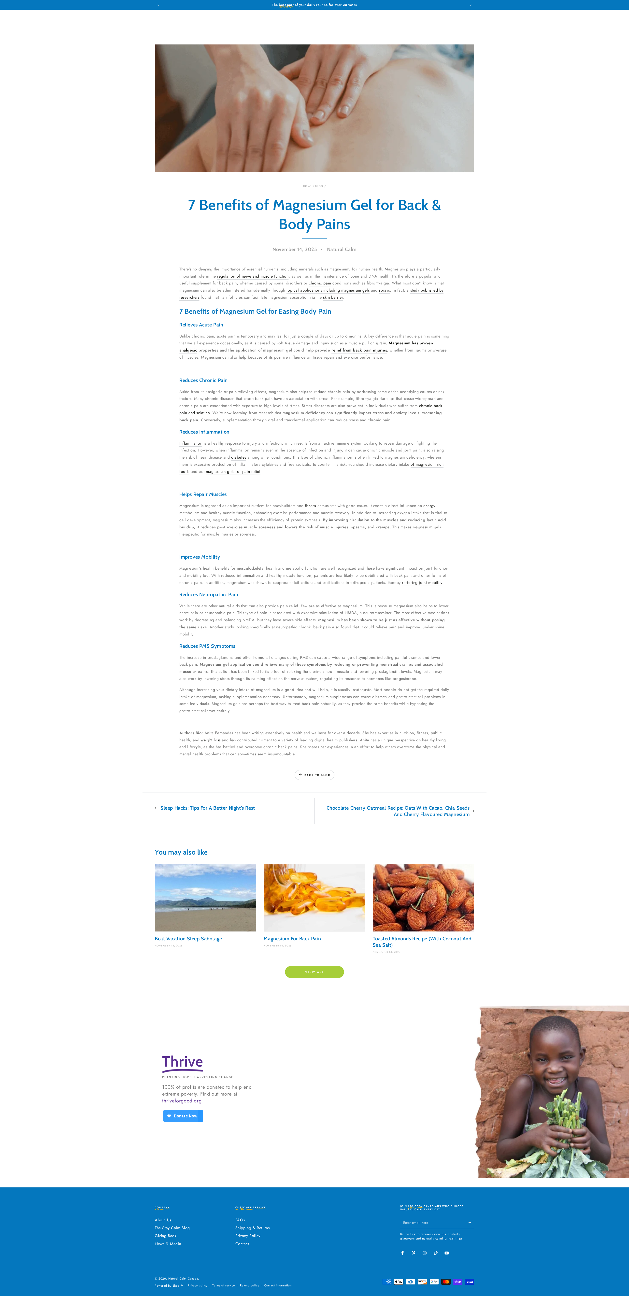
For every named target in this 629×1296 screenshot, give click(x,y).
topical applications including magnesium (323, 290)
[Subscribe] (471, 1222)
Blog (319, 186)
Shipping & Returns (252, 1228)
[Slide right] (470, 4)
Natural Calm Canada (183, 1278)
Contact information (277, 1285)
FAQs (240, 1220)
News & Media (168, 1244)
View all (314, 972)
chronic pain (320, 283)
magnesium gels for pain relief (233, 471)
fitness (310, 505)
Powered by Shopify (169, 1286)
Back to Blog (317, 775)
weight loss (211, 740)
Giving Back (165, 1236)
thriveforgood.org (181, 1100)
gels (366, 290)
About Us (163, 1220)
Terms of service (223, 1285)
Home (307, 186)
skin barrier (333, 297)
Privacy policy (197, 1285)
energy (429, 505)
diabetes (238, 457)
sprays (384, 290)
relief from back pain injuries (359, 350)
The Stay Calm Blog (172, 1228)
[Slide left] (159, 4)
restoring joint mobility (422, 582)
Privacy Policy (247, 1236)
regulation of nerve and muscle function (252, 276)
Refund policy (249, 1285)
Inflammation (190, 443)
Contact (242, 1244)
